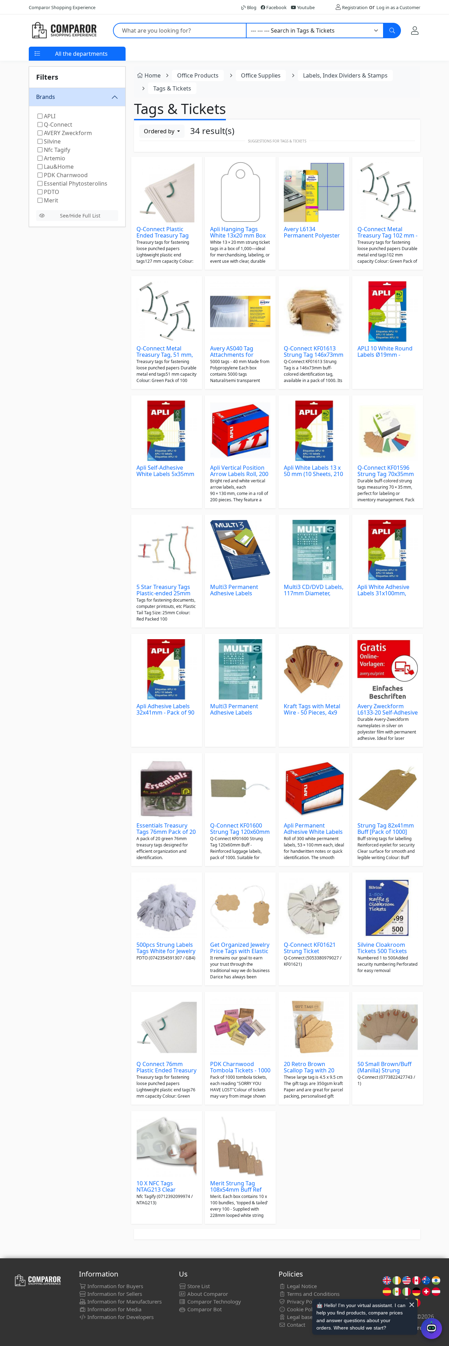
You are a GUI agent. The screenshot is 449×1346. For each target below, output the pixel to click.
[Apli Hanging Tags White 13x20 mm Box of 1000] (240, 192)
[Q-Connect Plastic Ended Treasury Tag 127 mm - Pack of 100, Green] (166, 192)
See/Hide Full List (80, 215)
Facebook (276, 7)
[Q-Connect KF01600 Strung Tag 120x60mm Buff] (240, 788)
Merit (50, 200)
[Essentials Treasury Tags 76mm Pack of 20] (166, 788)
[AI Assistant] (431, 1328)
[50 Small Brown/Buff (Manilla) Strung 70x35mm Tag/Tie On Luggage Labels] (387, 1027)
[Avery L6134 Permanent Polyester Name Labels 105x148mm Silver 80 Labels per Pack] (314, 192)
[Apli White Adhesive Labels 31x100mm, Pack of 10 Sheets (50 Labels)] (387, 550)
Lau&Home (58, 166)
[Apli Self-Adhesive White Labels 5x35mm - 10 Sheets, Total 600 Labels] (166, 431)
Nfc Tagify (56, 150)
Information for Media (113, 1309)
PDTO (50, 192)
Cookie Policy (302, 1309)
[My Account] (414, 30)
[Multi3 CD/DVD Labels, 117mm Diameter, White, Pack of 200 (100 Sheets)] (314, 550)
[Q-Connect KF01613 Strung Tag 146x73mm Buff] (314, 311)
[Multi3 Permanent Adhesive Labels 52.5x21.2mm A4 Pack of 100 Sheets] (240, 550)
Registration (355, 7)
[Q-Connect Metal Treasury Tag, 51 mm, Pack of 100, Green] (166, 311)
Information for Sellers (114, 1293)
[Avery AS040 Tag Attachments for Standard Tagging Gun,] (240, 311)
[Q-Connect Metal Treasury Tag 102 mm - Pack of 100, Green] (387, 192)
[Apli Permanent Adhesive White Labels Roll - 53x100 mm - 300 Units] (314, 788)
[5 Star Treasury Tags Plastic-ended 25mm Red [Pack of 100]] (166, 550)
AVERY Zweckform (67, 133)
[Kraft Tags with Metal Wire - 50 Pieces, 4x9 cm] (314, 669)
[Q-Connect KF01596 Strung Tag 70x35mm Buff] (387, 431)
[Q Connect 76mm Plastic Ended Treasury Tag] (166, 1027)
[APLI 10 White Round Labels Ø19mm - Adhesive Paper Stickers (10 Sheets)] (387, 311)
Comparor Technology (213, 1301)
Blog (251, 7)
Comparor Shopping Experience (62, 7)
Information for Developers (120, 1316)
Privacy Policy (303, 1301)
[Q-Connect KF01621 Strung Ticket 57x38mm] (314, 908)
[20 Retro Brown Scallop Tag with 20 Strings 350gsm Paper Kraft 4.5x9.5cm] (314, 1027)
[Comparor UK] (64, 30)
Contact (295, 1324)
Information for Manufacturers (124, 1301)
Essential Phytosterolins (74, 183)
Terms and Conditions (313, 1293)
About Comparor (207, 1293)
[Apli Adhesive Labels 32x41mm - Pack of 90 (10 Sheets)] (166, 669)
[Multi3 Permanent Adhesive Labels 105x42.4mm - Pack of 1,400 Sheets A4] (240, 669)
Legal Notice (301, 1286)
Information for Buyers (114, 1286)
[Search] (392, 30)
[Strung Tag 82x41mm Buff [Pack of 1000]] (387, 788)
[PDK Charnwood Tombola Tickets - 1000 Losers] (240, 1027)
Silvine (51, 141)
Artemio (53, 158)
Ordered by (160, 131)
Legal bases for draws (313, 1316)
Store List (198, 1286)
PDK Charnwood (65, 175)
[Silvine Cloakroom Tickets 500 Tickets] (387, 908)
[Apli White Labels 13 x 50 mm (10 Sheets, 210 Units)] (314, 431)
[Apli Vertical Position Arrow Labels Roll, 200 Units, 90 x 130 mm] (240, 431)
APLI (48, 116)
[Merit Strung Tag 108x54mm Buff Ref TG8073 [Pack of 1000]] (240, 1146)
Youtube (305, 7)
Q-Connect (57, 124)
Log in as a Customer (398, 7)
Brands (45, 97)
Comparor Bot (204, 1309)
